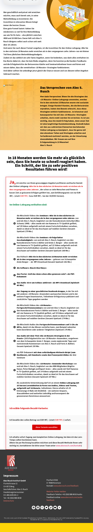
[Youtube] (55, 507)
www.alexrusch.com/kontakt (68, 445)
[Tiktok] (51, 507)
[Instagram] (42, 507)
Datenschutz (8, 501)
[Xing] (59, 507)
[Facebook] (33, 507)
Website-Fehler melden (56, 491)
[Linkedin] (38, 507)
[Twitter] (46, 507)
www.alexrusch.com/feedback (66, 486)
